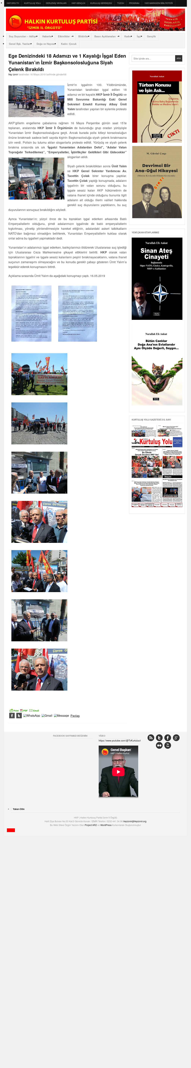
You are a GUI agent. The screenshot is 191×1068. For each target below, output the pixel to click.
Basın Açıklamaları (105, 36)
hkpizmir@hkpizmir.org (134, 821)
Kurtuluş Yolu (32, 3)
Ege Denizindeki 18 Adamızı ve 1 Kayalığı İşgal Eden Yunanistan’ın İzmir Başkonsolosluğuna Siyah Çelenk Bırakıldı (67, 62)
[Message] (61, 715)
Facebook (167, 737)
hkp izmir (13, 74)
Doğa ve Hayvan (46, 44)
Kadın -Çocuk (68, 44)
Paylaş (75, 715)
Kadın (127, 36)
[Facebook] (11, 716)
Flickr (159, 745)
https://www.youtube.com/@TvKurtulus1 (120, 740)
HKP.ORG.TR (13, 3)
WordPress (106, 825)
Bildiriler (83, 36)
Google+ (176, 737)
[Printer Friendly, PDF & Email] (24, 710)
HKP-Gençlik (78, 3)
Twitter (159, 737)
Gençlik (151, 36)
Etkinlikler (64, 36)
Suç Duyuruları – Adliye (22, 36)
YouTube (167, 745)
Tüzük (120, 3)
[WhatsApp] (32, 715)
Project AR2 (91, 825)
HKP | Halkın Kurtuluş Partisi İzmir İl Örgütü (95, 20)
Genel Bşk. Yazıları (20, 44)
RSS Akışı (151, 737)
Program (134, 3)
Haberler (47, 36)
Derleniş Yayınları (56, 3)
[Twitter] (19, 716)
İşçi (139, 36)
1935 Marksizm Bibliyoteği (158, 3)
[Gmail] (47, 715)
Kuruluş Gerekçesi (101, 3)
